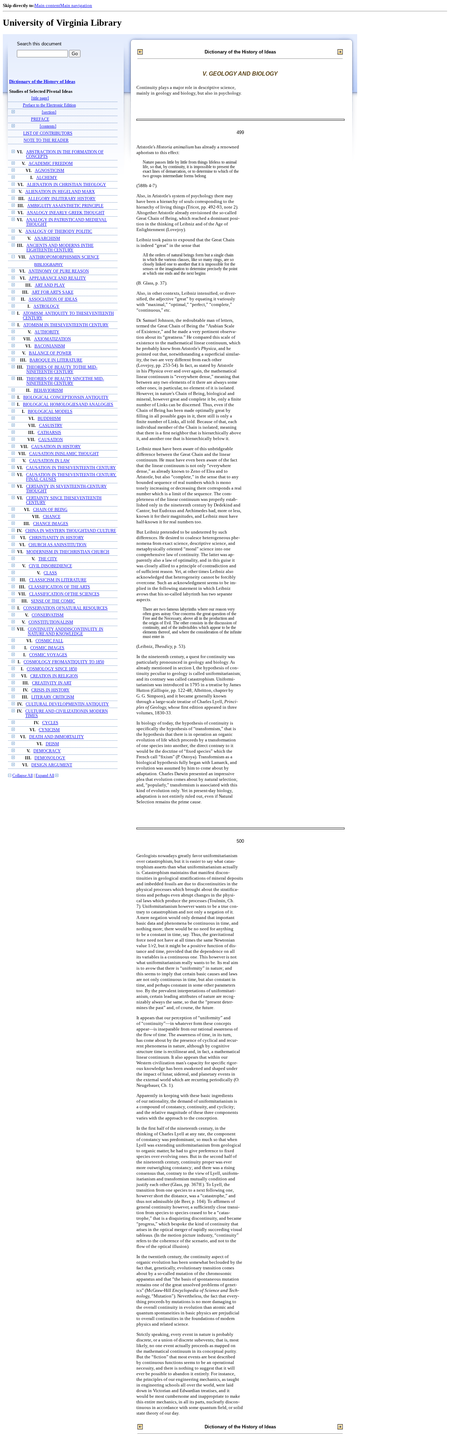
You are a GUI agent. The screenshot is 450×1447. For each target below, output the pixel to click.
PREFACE (40, 119)
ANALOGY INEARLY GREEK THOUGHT (65, 213)
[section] (49, 112)
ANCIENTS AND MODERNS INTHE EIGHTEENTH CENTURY (60, 248)
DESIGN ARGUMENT (51, 765)
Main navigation (76, 5)
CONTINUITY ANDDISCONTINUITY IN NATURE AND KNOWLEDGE (65, 631)
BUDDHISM (49, 418)
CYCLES (50, 723)
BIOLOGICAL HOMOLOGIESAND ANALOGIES (68, 404)
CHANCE (51, 517)
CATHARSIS (49, 433)
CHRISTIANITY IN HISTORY (56, 538)
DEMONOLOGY (49, 758)
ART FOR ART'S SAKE (52, 292)
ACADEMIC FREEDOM (50, 163)
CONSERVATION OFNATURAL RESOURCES (65, 608)
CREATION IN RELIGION (54, 676)
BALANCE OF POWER (50, 353)
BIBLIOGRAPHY (48, 264)
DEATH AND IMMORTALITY (56, 737)
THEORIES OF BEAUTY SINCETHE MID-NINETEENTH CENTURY (65, 381)
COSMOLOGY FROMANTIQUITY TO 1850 (64, 662)
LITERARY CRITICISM (52, 697)
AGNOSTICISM (49, 170)
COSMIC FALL (49, 641)
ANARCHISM (47, 238)
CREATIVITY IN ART (51, 683)
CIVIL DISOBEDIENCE (50, 566)
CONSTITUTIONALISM (50, 622)
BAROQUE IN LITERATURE (56, 360)
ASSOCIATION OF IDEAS (52, 299)
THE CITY (47, 559)
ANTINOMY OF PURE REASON (58, 271)
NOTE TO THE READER (46, 140)
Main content (47, 5)
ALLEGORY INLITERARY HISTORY (62, 199)
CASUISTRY (51, 425)
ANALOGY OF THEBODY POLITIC (58, 231)
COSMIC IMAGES (47, 648)
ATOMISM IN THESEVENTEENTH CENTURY (66, 325)
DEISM (52, 744)
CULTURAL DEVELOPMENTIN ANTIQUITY (67, 704)
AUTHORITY (46, 332)
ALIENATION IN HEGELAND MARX (60, 192)
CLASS (50, 573)
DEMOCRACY (47, 751)
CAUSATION (50, 440)
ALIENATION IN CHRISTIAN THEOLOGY (66, 185)
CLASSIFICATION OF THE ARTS (59, 587)
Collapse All (22, 775)
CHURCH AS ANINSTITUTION (57, 545)
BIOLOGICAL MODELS (50, 411)
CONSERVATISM (48, 615)
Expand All (45, 775)
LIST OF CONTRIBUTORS (47, 133)
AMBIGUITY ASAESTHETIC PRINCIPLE (65, 206)
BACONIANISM (49, 346)
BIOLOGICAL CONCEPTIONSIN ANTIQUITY (66, 397)
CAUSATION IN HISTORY (56, 447)
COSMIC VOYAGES (48, 655)
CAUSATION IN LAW (49, 461)
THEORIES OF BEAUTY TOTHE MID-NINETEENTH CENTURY (61, 369)
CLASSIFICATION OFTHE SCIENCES (64, 594)
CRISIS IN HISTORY (50, 690)
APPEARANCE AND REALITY (57, 278)
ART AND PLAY (50, 285)
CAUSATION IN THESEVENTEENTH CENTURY (71, 468)
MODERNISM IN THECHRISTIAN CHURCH (67, 552)
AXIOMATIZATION (52, 339)
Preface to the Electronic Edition (49, 105)
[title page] (40, 98)
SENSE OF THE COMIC (53, 601)
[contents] (48, 126)
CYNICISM (49, 730)
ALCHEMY (46, 178)
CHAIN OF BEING (50, 510)
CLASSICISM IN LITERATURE (57, 580)
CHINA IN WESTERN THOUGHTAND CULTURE (70, 531)
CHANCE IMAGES (50, 524)
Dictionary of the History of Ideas (42, 81)
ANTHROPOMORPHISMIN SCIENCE (64, 257)
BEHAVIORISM (48, 390)
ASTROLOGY (46, 306)
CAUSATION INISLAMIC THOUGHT (64, 454)
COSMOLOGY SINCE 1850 (52, 669)
